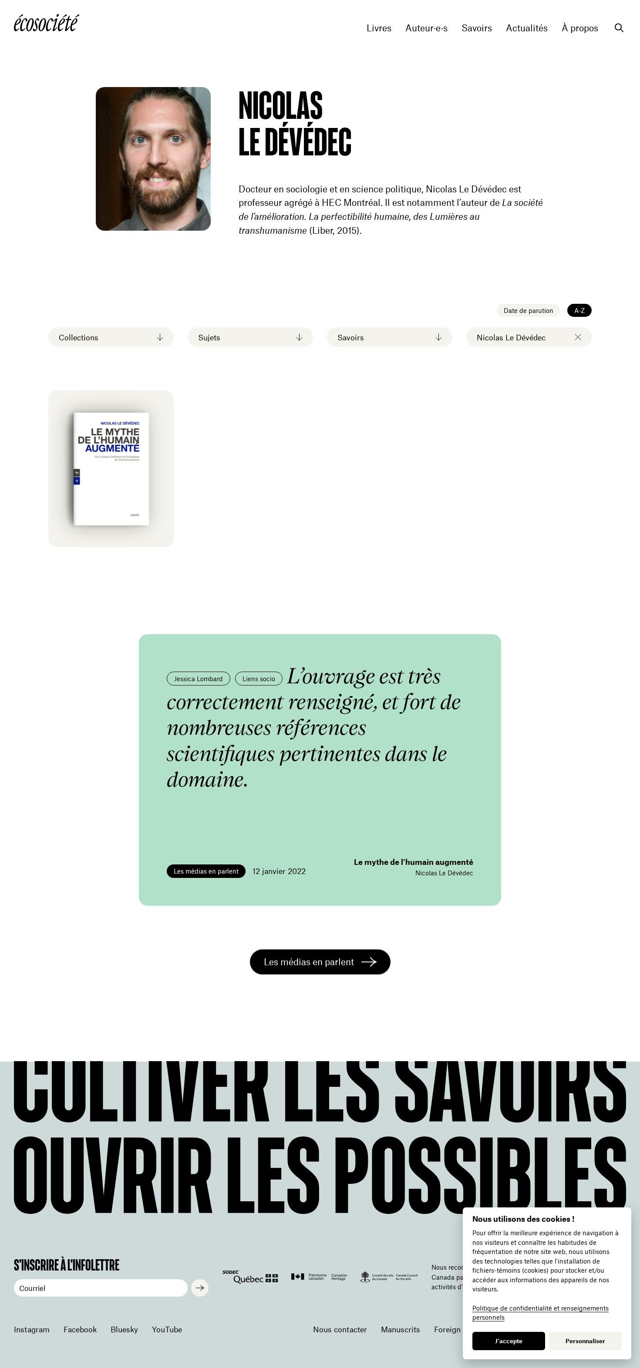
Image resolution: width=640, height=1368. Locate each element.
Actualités (527, 28)
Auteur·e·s (426, 28)
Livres (379, 28)
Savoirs (476, 28)
